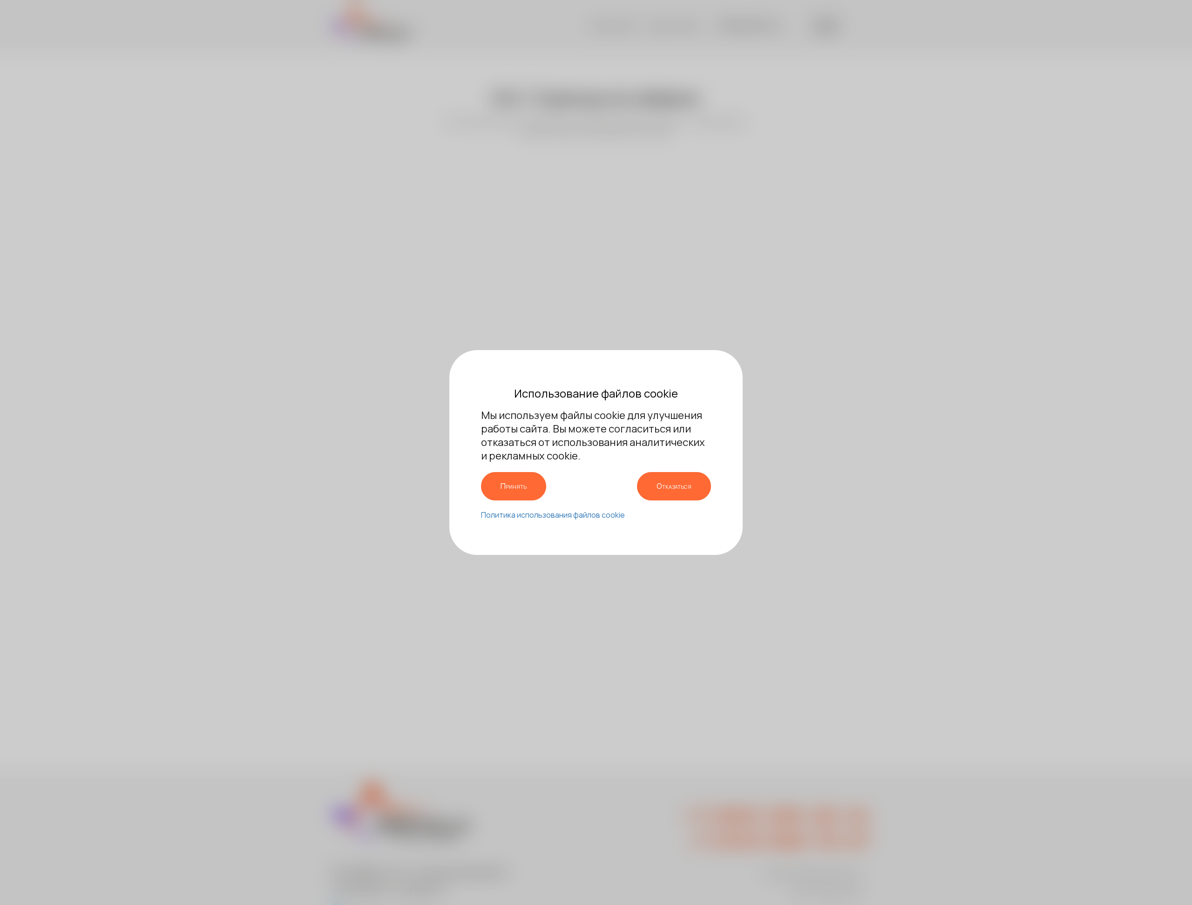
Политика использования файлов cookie (553, 515)
